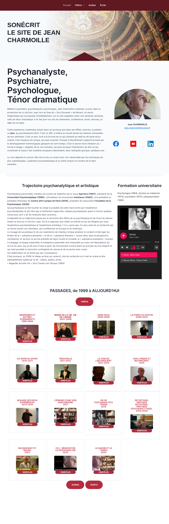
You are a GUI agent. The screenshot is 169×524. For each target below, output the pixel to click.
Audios (92, 5)
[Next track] (127, 247)
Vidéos (78, 5)
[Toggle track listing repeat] (143, 247)
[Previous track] (122, 247)
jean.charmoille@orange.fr (137, 127)
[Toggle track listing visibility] (156, 247)
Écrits (103, 5)
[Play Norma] (123, 235)
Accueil (67, 5)
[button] (83, 5)
